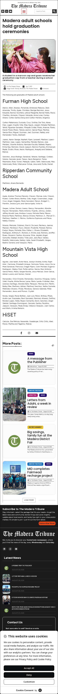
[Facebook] (2, 11)
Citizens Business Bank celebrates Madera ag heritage (30, 597)
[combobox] (43, 11)
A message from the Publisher (39, 360)
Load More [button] (29, 500)
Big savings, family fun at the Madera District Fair (39, 437)
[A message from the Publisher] (14, 368)
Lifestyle (32, 395)
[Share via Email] (37, 333)
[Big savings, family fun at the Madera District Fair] (14, 441)
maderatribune (33, 366)
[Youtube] (10, 11)
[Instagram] (6, 11)
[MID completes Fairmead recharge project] (14, 478)
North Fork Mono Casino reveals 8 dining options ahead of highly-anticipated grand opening (34, 608)
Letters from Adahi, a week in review (39, 403)
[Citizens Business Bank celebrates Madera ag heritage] (6, 599)
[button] (24, 11)
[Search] (54, 11)
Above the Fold (35, 390)
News (31, 354)
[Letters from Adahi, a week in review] (14, 404)
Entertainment (35, 427)
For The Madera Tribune (35, 411)
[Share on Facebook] (21, 333)
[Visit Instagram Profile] (29, 333)
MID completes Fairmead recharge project (39, 472)
